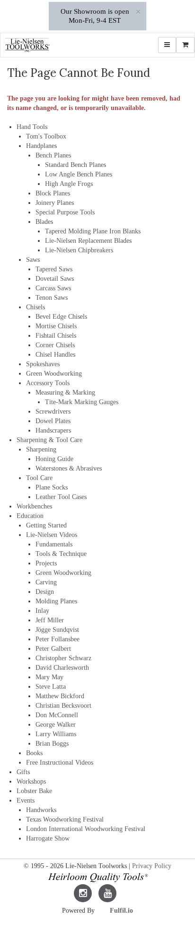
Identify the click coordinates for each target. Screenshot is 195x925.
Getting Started (46, 525)
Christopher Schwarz (63, 658)
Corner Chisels (55, 345)
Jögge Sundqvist (57, 629)
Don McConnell (56, 715)
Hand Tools (32, 126)
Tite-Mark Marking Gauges (81, 402)
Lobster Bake (34, 791)
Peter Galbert (53, 648)
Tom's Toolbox (46, 136)
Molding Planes (56, 601)
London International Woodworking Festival (85, 828)
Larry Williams (55, 734)
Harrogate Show (48, 838)
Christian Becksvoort (63, 705)
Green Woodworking (54, 373)
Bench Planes (53, 155)
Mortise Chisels (56, 326)
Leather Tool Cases (61, 496)
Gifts (23, 772)
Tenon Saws (51, 297)
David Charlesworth (62, 667)
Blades (44, 221)
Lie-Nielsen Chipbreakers (79, 250)
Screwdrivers (53, 411)
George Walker (55, 724)
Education (30, 515)
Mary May (49, 677)
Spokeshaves (43, 364)
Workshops (31, 781)
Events (26, 800)
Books (34, 753)
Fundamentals (53, 544)
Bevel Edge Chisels (61, 316)
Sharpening (41, 449)
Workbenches (34, 506)
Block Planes (52, 193)
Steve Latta (50, 686)
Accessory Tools (48, 383)
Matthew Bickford (59, 696)
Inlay (42, 610)
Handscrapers (53, 430)
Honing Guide (54, 458)
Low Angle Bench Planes (78, 174)
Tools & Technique (61, 553)
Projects (46, 563)
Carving (46, 582)
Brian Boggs (52, 743)
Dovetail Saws (54, 278)
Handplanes (41, 145)
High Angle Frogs (69, 183)
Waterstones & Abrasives (68, 468)
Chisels (35, 307)
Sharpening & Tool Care (49, 440)
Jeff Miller (49, 620)
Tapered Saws (53, 269)
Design (44, 591)
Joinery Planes (54, 202)
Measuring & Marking (65, 392)
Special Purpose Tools (65, 212)
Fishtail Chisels (55, 335)
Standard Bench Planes (75, 164)
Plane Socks (51, 487)
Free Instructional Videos (59, 762)
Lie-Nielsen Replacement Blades (88, 240)
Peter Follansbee (57, 639)
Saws (33, 259)
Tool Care (39, 477)
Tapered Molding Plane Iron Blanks (93, 231)
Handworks (41, 810)
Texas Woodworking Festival (65, 819)
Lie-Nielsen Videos (51, 534)
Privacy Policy (151, 866)
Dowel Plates (53, 421)
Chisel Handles (55, 354)
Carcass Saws (53, 288)
